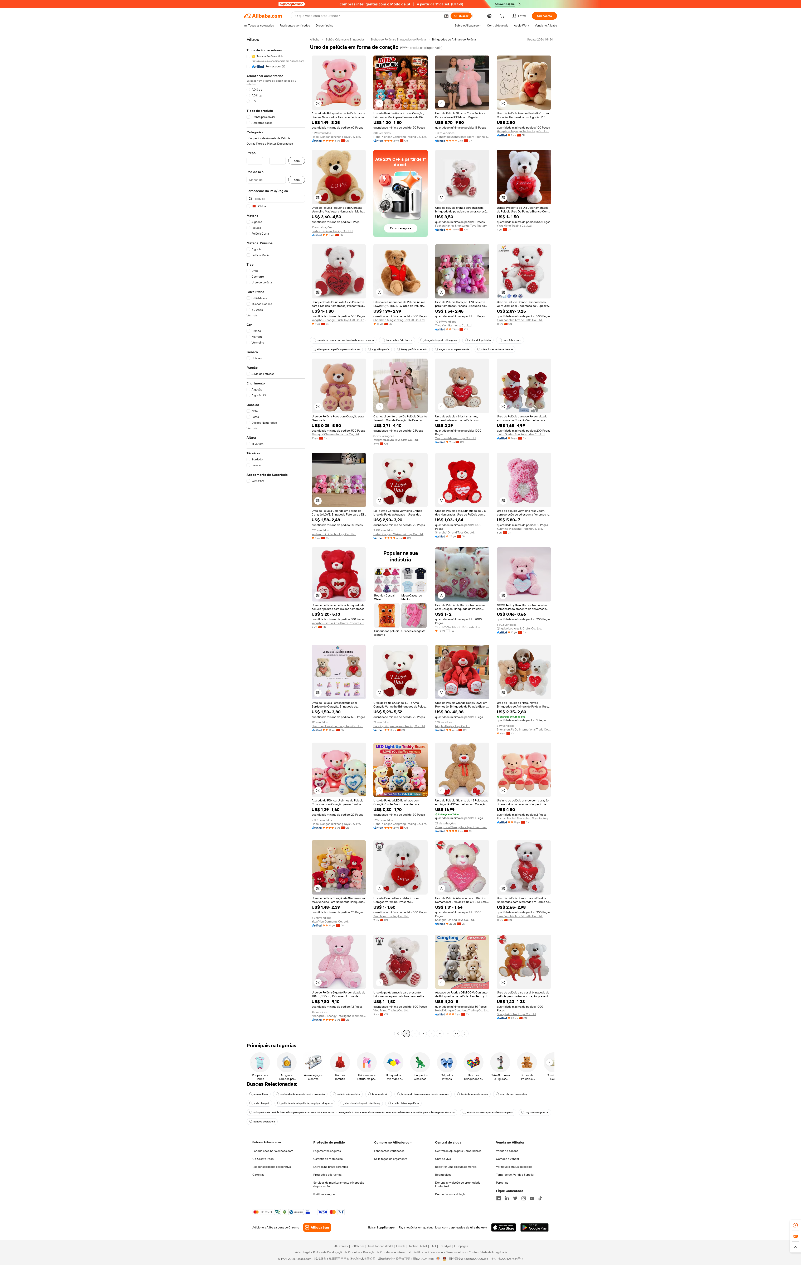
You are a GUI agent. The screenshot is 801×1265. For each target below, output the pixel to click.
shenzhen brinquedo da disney (362, 1103)
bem (296, 161)
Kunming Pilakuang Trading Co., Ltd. (520, 528)
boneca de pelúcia (264, 1121)
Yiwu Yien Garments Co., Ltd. (453, 325)
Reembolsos (443, 1174)
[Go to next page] (465, 1033)
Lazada (400, 1246)
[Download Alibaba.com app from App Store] (503, 1227)
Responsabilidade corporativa (271, 1166)
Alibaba (314, 39)
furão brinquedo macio (474, 1094)
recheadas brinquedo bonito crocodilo (302, 1094)
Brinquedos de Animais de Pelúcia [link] (454, 39)
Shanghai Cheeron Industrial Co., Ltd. (335, 434)
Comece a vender (507, 1158)
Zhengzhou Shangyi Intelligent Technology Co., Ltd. (462, 136)
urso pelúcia (260, 1094)
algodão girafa (380, 349)
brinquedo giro (380, 1094)
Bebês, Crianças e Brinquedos (345, 39)
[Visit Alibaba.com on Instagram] (523, 1198)
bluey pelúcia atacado (414, 349)
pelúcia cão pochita (348, 1094)
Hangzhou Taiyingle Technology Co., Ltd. (523, 131)
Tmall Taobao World (380, 1246)
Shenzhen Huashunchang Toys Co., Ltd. (337, 726)
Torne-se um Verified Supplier (515, 1174)
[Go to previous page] (398, 1033)
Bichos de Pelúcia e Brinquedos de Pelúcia (398, 39)
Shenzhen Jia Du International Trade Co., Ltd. (524, 729)
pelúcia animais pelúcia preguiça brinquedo (306, 1103)
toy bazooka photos (536, 1112)
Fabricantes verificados (389, 1151)
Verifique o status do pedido (514, 1166)
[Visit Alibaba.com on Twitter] (515, 1198)
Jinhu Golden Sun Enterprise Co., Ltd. (521, 434)
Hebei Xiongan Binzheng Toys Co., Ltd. (336, 136)
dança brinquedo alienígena (440, 340)
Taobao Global (418, 1246)
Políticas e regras (324, 1194)
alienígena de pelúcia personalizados (338, 349)
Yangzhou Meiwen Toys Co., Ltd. (455, 438)
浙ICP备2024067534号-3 (507, 1258)
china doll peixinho (480, 340)
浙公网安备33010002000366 (468, 1258)
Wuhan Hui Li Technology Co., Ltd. (334, 534)
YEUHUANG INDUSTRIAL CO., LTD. (457, 626)
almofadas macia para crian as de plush (490, 1112)
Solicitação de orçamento (390, 1158)
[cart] (503, 16)
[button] (446, 15)
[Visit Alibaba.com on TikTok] (540, 1198)
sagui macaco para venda (454, 349)
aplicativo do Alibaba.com (469, 1227)
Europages (461, 1246)
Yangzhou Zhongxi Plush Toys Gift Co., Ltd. (339, 320)
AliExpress (341, 1246)
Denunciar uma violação (450, 1194)
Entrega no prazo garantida (330, 1166)
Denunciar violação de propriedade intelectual (457, 1184)
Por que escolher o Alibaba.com (272, 1151)
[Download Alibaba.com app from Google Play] (534, 1227)
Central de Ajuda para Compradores (458, 1151)
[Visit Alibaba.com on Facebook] (498, 1198)
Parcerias (502, 1182)
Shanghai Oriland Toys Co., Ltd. (455, 532)
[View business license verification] (438, 1259)
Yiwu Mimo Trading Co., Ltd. (514, 225)
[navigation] (276, 537)
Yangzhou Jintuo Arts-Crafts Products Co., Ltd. (339, 623)
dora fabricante (512, 340)
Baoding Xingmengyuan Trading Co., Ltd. (399, 726)
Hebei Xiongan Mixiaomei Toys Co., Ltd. (398, 534)
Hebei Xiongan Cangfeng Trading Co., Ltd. (400, 136)
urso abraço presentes (513, 1094)
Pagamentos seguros (327, 1151)
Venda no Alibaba (507, 1151)
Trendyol (445, 1246)
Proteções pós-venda (327, 1174)
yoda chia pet (261, 1103)
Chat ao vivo (443, 1158)
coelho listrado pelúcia (405, 1103)
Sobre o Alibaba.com (266, 1142)
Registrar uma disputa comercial (456, 1166)
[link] (795, 1225)
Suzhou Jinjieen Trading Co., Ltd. (332, 231)
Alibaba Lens (275, 1227)
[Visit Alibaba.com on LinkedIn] (506, 1198)
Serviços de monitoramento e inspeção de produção (338, 1184)
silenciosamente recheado (497, 349)
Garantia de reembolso (328, 1158)
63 (456, 1033)
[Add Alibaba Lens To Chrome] (317, 1227)
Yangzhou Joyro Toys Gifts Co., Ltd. (395, 439)
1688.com (357, 1246)
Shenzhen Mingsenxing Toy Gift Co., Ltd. (399, 320)
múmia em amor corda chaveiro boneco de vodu (345, 340)
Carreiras (258, 1174)
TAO (433, 1246)
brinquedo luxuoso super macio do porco (425, 1094)
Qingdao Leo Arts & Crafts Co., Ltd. (519, 628)
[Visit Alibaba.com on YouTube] (531, 1198)
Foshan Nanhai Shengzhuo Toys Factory (461, 225)
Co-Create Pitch (263, 1158)
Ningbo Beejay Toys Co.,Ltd (452, 726)
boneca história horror (399, 340)
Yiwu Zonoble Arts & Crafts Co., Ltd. (520, 320)
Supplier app (386, 1227)
